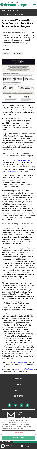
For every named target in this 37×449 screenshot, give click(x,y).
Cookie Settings (18, 432)
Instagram (18, 369)
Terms (18, 384)
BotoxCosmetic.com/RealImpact (17, 362)
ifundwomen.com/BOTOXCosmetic (17, 160)
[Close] (33, 421)
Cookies (18, 390)
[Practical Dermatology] (13, 4)
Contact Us (18, 396)
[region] (18, 429)
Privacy (18, 379)
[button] (3, 446)
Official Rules (9, 171)
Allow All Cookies (18, 437)
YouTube (28, 369)
